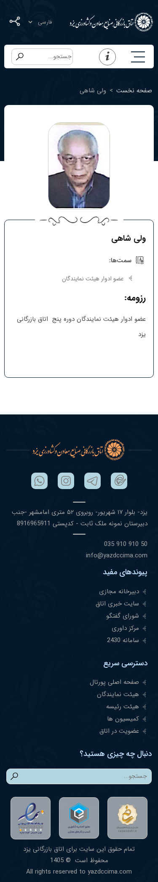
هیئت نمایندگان (118, 694)
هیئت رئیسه (122, 707)
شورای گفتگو (122, 616)
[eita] (119, 481)
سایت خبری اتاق (117, 604)
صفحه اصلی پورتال (114, 682)
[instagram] (66, 481)
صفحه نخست (134, 91)
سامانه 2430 (123, 640)
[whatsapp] (39, 481)
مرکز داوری (125, 628)
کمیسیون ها (123, 719)
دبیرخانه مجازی (119, 591)
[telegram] (92, 481)
